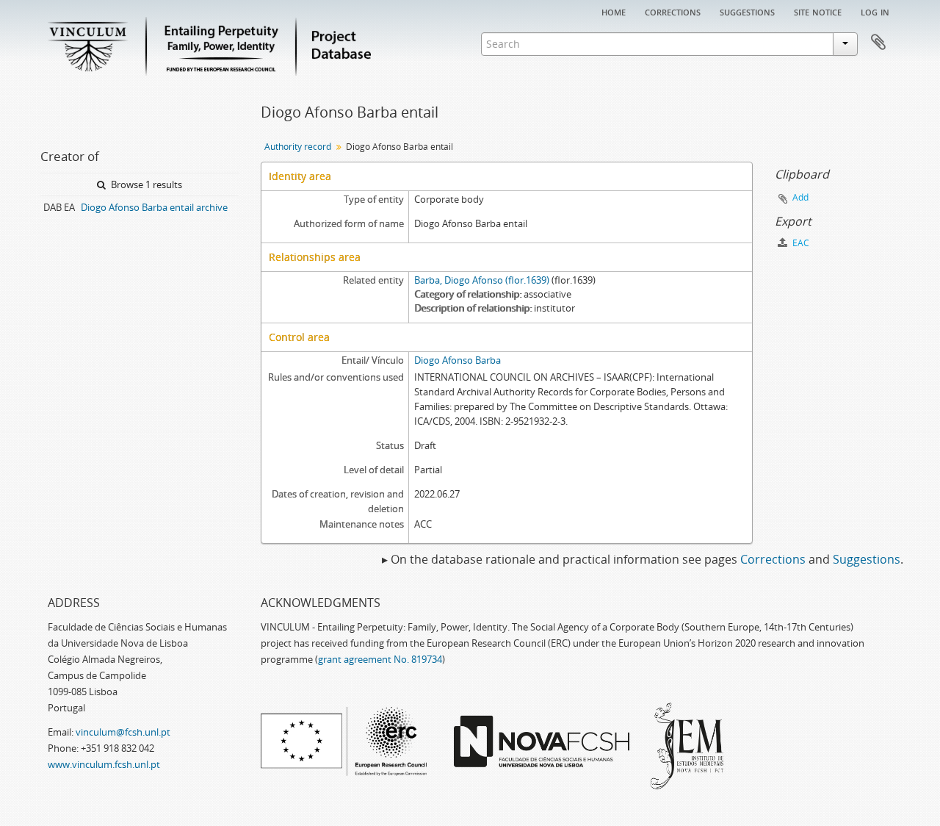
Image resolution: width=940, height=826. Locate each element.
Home (613, 11)
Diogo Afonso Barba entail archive (154, 207)
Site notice (818, 11)
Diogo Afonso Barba (457, 360)
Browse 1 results (145, 184)
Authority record (297, 146)
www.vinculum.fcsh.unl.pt (104, 764)
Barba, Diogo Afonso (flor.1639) (481, 280)
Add (800, 197)
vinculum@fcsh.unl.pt (123, 732)
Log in (875, 11)
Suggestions (747, 11)
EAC (799, 243)
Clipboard (878, 42)
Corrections (673, 11)
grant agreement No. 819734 (380, 659)
